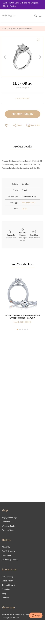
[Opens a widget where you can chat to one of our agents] (35, 616)
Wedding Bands (8, 526)
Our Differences (8, 551)
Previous (5, 57)
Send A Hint (35, 125)
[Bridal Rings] (5, 15)
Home (4, 28)
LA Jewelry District (9, 560)
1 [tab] (17, 329)
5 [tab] (27, 329)
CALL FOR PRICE (23, 98)
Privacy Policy (7, 576)
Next (40, 57)
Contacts (5, 598)
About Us (6, 547)
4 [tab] (25, 329)
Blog (4, 593)
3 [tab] (22, 329)
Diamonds (6, 522)
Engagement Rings (14, 28)
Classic (24, 209)
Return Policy (7, 581)
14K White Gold (28, 203)
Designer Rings (8, 530)
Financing (6, 589)
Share (19, 125)
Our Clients (6, 555)
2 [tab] (20, 329)
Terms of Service (8, 585)
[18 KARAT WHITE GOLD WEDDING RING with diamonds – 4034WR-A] (22, 293)
